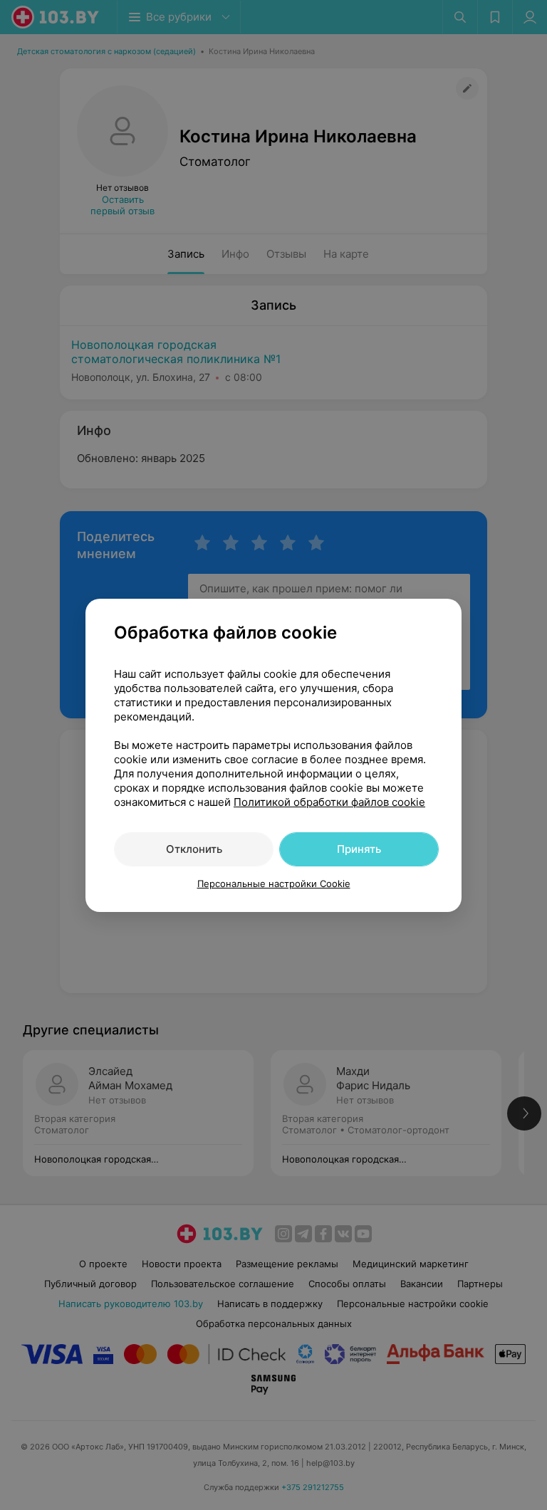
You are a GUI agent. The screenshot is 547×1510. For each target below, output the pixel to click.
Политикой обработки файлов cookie (329, 802)
